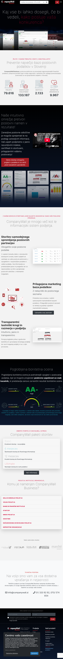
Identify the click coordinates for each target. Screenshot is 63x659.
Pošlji (52, 619)
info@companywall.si (18, 592)
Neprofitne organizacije (12, 527)
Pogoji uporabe (13, 620)
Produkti (47, 641)
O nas (34, 632)
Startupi (6, 510)
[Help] (61, 2)
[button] (57, 2)
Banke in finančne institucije (14, 506)
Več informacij (31, 473)
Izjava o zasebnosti (10, 650)
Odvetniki (6, 519)
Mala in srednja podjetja (12, 498)
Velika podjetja (9, 502)
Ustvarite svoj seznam (43, 313)
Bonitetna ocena (49, 632)
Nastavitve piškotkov (12, 653)
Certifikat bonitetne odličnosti (50, 637)
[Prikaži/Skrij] (44, 2)
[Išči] (46, 2)
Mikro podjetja (9, 514)
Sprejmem (34, 653)
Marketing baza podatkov (49, 649)
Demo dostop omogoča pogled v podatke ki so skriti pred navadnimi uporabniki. (15, 162)
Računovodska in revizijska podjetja (17, 523)
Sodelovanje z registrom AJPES (49, 644)
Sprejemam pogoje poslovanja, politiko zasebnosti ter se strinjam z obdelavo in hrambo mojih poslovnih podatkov (29, 618)
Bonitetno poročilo (50, 634)
